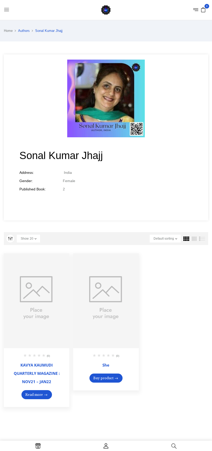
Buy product (103, 378)
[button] (203, 10)
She (105, 365)
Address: (26, 172)
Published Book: (32, 189)
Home (8, 31)
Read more (34, 395)
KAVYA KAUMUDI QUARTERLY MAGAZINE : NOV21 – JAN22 (37, 373)
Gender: (26, 181)
